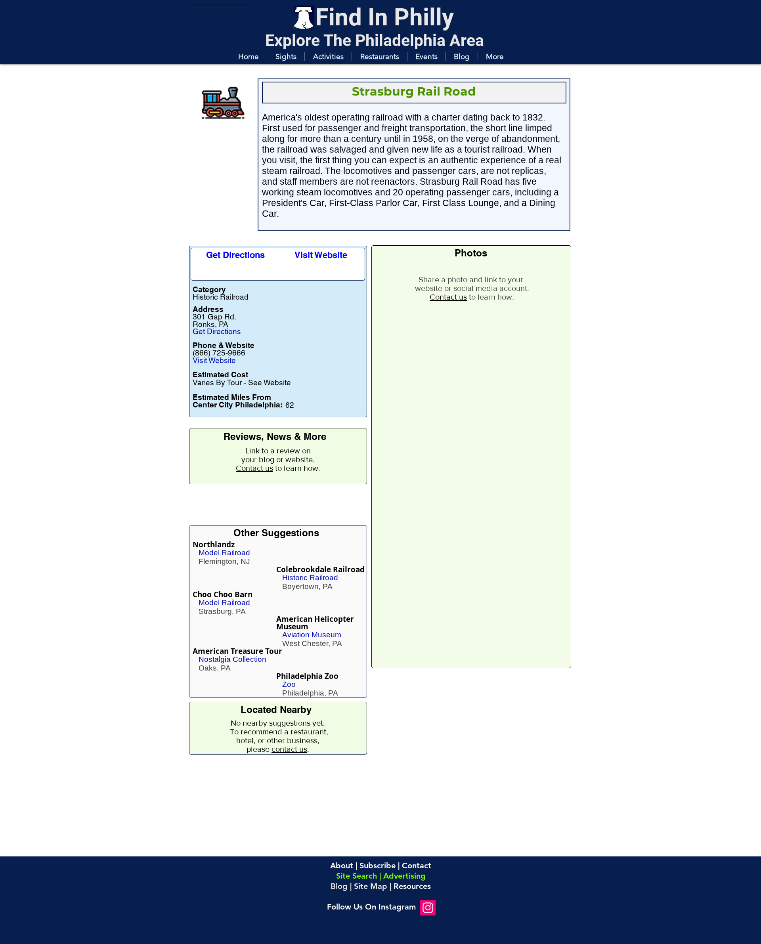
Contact (416, 865)
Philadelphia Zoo (307, 676)
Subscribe (377, 865)
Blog (339, 886)
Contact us (254, 468)
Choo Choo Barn (222, 594)
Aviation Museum (311, 635)
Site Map (370, 886)
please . (278, 749)
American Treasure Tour (237, 651)
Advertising (404, 876)
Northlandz (214, 544)
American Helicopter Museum (315, 623)
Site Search (356, 876)
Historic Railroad (310, 577)
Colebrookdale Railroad (320, 569)
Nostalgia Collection (232, 659)
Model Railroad (224, 552)
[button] (285, 56)
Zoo (289, 684)
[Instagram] (428, 907)
